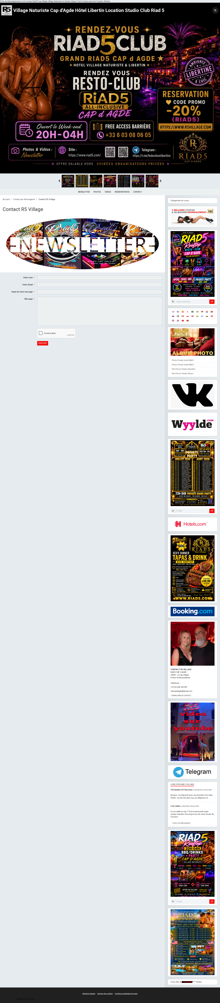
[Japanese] (187, 311)
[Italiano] (197, 311)
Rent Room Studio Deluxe (182, 373)
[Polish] (187, 316)
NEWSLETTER (84, 192)
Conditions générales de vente (126, 994)
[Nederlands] (206, 311)
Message (29, 299)
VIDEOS (108, 192)
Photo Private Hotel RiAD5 (183, 360)
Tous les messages (181, 823)
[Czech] (173, 320)
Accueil (6, 199)
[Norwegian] (192, 316)
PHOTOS (97, 192)
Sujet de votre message (22, 292)
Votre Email (27, 285)
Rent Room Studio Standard (183, 369)
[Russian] (173, 316)
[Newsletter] (82, 243)
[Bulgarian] (206, 316)
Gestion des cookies (105, 994)
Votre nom (28, 277)
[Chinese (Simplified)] (182, 320)
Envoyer (43, 343)
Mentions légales (88, 994)
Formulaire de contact (181, 695)
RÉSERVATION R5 (122, 192)
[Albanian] (187, 320)
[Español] (182, 311)
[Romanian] (182, 316)
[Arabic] (192, 311)
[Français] (173, 311)
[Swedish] (177, 316)
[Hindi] (197, 316)
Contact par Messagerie (24, 199)
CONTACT (137, 192)
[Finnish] (202, 316)
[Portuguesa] (211, 311)
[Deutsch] (202, 311)
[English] (177, 311)
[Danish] (211, 316)
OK (212, 301)
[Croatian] (177, 320)
